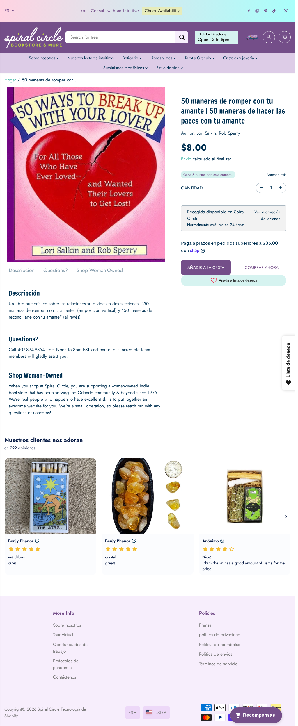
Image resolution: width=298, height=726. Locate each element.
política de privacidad (219, 635)
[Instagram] (257, 10)
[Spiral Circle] (33, 37)
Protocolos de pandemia (66, 664)
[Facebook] (248, 10)
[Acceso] (269, 37)
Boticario (131, 58)
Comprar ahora (262, 267)
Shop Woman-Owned (100, 270)
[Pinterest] (265, 10)
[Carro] (285, 37)
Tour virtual (63, 635)
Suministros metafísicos (124, 68)
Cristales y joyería (239, 58)
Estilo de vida (168, 68)
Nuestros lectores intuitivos (91, 58)
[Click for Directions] (216, 37)
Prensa (205, 625)
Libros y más (161, 58)
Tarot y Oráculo (198, 58)
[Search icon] (181, 37)
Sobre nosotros (42, 58)
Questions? (55, 270)
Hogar (10, 80)
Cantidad (192, 188)
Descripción (22, 270)
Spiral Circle (49, 709)
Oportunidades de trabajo (70, 648)
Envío (186, 159)
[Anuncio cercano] (286, 11)
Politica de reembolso (219, 644)
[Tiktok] (274, 10)
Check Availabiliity (162, 11)
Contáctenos (64, 677)
